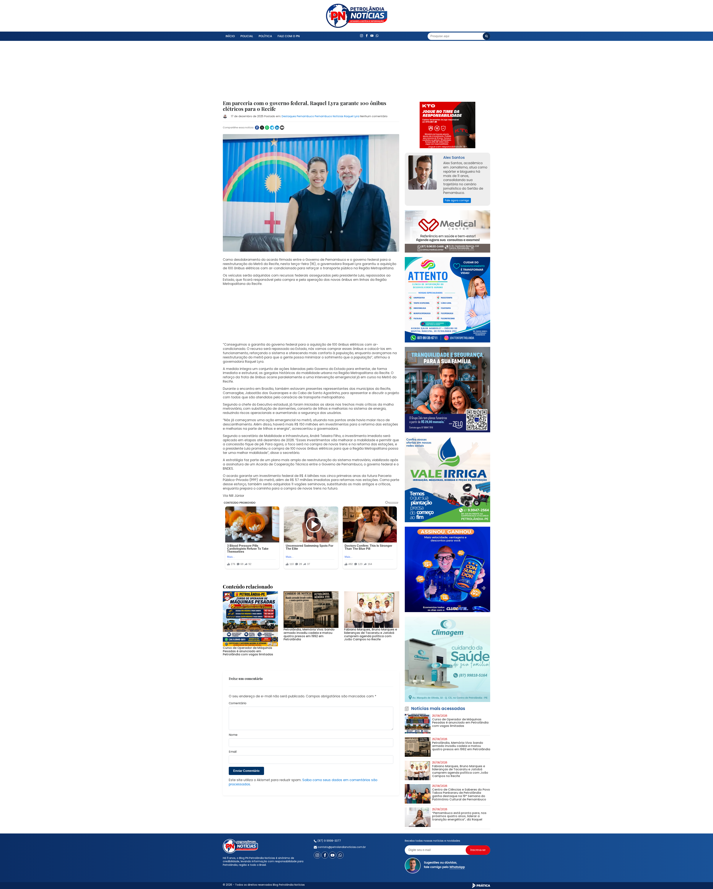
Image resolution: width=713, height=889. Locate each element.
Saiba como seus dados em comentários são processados (303, 782)
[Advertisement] (311, 73)
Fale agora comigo (457, 200)
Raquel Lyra (351, 116)
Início (230, 36)
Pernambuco (305, 116)
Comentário (237, 703)
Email (233, 752)
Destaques (289, 116)
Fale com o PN (289, 36)
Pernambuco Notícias (329, 116)
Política (265, 36)
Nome (233, 735)
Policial (246, 36)
